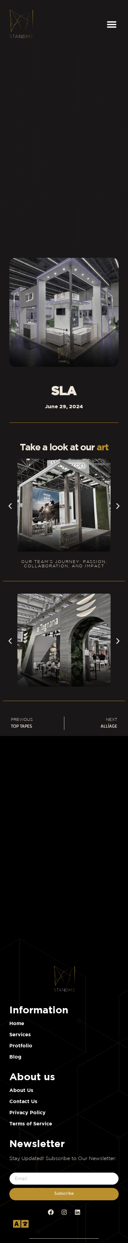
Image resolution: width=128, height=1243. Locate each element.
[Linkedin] (77, 1212)
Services (20, 1034)
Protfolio (20, 1045)
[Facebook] (51, 1212)
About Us (21, 1090)
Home (16, 1023)
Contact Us (23, 1101)
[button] (112, 24)
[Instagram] (64, 1212)
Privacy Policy (27, 1112)
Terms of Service (30, 1123)
